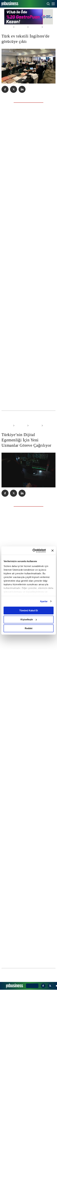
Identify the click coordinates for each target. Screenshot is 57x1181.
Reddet (28, 628)
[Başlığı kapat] (52, 551)
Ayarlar (44, 601)
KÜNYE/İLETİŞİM (31, 1177)
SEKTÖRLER (19, 27)
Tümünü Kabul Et (28, 610)
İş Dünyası (31, 27)
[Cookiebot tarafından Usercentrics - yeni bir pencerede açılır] (34, 551)
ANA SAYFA (6, 27)
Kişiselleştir (27, 619)
